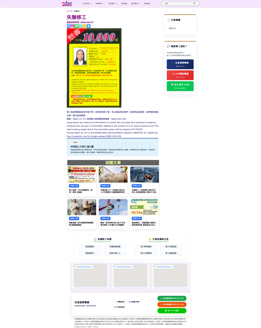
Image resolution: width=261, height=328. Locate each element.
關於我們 (134, 3)
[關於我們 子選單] (139, 3)
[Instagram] (73, 26)
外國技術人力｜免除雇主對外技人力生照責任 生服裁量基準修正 (112, 191)
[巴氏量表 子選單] (116, 3)
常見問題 (124, 3)
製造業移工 (90, 253)
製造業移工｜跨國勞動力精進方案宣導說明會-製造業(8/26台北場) (144, 224)
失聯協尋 (147, 3)
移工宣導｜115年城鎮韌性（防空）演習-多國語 (81, 191)
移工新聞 (86, 3)
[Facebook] (69, 26)
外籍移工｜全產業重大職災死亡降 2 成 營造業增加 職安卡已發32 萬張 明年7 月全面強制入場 (144, 191)
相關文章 (172, 28)
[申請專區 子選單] (103, 3)
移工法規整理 (146, 253)
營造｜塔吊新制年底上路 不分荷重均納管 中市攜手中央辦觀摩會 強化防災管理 (113, 224)
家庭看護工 (90, 247)
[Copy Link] (84, 26)
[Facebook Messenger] (88, 26)
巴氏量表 (111, 3)
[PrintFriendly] (80, 26)
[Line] (77, 26)
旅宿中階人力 (114, 253)
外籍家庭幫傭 (114, 247)
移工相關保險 (170, 253)
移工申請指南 (170, 247)
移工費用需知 (146, 247)
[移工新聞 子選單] (91, 3)
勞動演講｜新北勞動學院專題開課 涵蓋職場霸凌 (81, 224)
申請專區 (99, 3)
